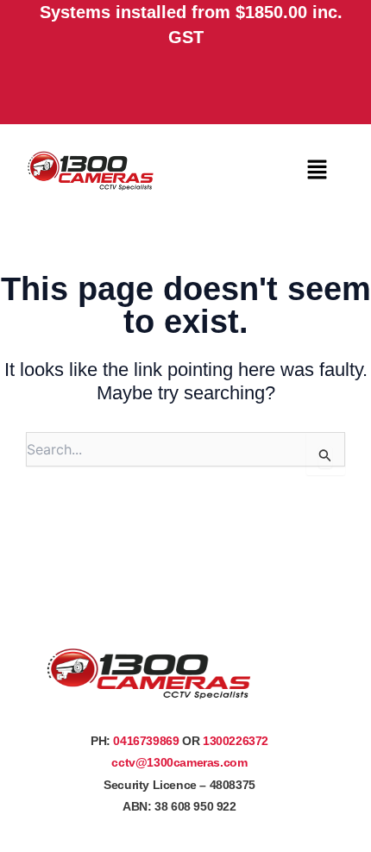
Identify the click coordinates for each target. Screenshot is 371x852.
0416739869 (146, 741)
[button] (316, 171)
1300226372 (235, 741)
